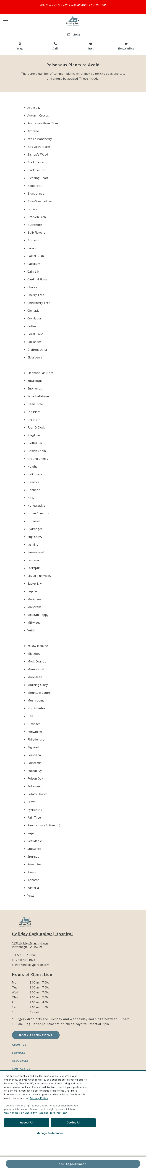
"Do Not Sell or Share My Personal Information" (35, 1112)
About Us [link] (19, 1044)
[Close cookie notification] (94, 1076)
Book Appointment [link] (71, 1164)
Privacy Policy (39, 1098)
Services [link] (18, 1052)
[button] (5, 21)
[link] (73, 21)
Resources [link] (20, 1060)
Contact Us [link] (21, 1068)
